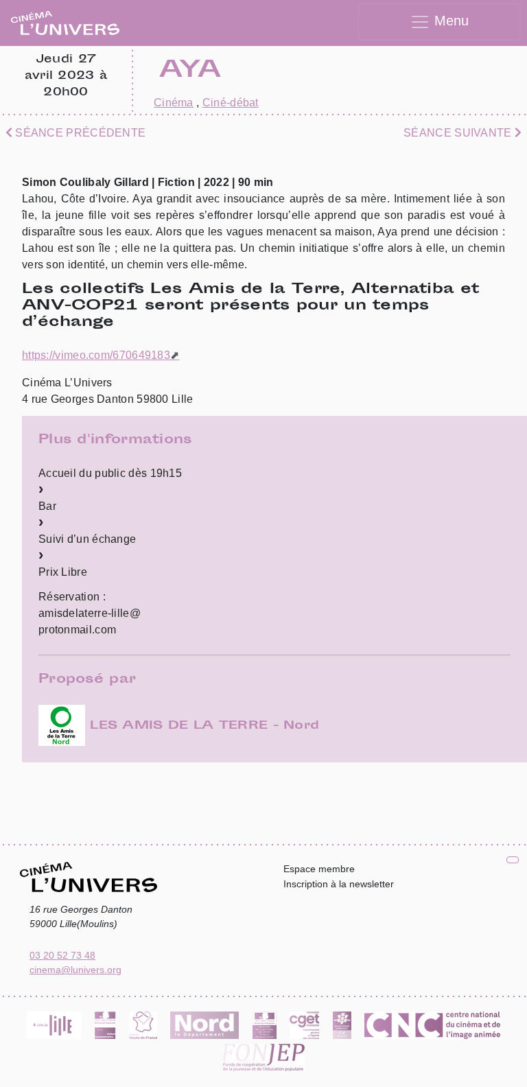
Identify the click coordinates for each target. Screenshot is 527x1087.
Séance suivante (459, 133)
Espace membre (319, 868)
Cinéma (174, 102)
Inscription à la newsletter (338, 883)
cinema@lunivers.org (75, 969)
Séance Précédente (78, 133)
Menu (449, 20)
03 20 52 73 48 (62, 955)
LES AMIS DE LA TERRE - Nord (202, 726)
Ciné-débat (230, 102)
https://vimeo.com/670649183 (96, 355)
